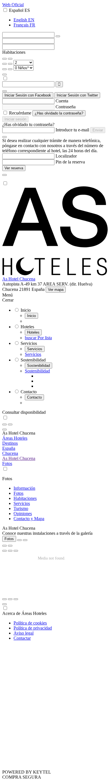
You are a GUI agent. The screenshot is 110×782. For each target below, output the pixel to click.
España (8, 448)
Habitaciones (25, 498)
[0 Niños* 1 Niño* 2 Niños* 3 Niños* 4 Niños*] (24, 67)
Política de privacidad (33, 628)
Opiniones (23, 513)
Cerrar (8, 300)
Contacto (34, 397)
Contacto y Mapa (29, 518)
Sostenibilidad (38, 365)
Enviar (98, 130)
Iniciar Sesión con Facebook (28, 95)
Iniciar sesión (15, 119)
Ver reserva (14, 168)
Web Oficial (13, 4)
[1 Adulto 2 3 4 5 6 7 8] (23, 62)
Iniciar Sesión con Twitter (77, 95)
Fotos (7, 463)
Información (24, 488)
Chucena (10, 453)
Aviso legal (24, 633)
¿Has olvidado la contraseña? (59, 113)
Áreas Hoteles (14, 438)
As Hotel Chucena (18, 279)
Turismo (21, 508)
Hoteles (33, 332)
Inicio (31, 316)
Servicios (34, 349)
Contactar (22, 638)
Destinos (10, 443)
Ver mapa (55, 289)
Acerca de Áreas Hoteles (24, 613)
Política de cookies (30, 623)
